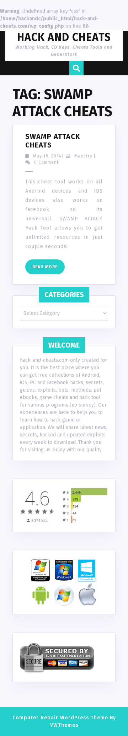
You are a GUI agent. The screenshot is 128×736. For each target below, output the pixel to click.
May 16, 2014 (47, 156)
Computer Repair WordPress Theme (60, 718)
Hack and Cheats (64, 37)
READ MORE (48, 269)
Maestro (83, 156)
